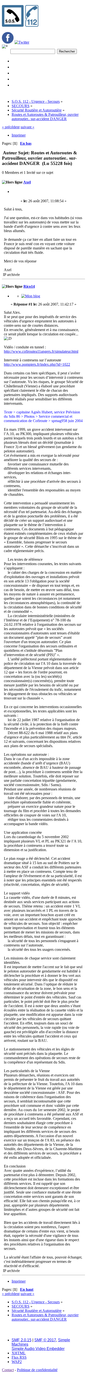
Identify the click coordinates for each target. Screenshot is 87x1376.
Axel (27, 182)
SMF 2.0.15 (21, 1340)
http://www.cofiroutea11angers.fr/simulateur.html (41, 351)
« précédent (11, 127)
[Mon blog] (30, 296)
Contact (8, 1370)
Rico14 (29, 286)
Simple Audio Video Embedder (38, 1349)
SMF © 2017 (45, 1340)
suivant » (27, 127)
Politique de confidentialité (37, 1370)
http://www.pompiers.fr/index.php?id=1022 (37, 364)
